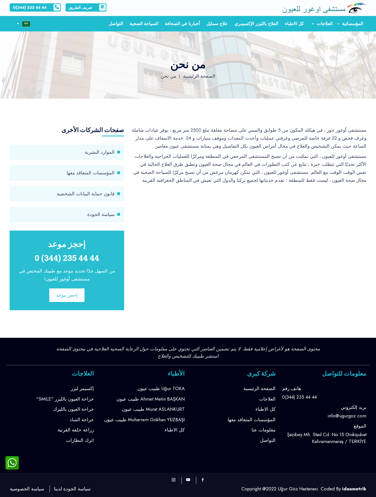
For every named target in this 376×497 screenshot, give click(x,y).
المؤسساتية (352, 23)
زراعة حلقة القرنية (76, 429)
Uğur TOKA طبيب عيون (161, 388)
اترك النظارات (80, 440)
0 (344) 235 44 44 (67, 257)
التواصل (116, 23)
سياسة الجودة (101, 214)
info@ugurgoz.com (347, 415)
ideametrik (354, 488)
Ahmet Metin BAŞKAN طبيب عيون (150, 399)
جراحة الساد (82, 419)
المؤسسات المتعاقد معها (91, 172)
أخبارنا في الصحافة (182, 23)
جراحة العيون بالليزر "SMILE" (65, 399)
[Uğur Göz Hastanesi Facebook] (202, 480)
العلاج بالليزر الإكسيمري (256, 23)
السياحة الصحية (144, 23)
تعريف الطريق (80, 7)
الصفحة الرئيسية (199, 76)
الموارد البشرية (100, 152)
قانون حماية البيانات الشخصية (86, 193)
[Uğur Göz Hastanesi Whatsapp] (12, 462)
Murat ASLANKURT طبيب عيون (153, 409)
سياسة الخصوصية (27, 488)
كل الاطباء (294, 23)
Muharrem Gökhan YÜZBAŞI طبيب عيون (144, 419)
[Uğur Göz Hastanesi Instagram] (173, 480)
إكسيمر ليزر (82, 388)
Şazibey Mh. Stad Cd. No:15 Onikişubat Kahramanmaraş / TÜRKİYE (326, 438)
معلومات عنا (264, 429)
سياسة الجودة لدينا (72, 488)
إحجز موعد (67, 295)
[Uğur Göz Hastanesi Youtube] (188, 480)
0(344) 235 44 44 (30, 7)
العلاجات (324, 23)
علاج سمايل (217, 23)
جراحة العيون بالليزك (73, 409)
